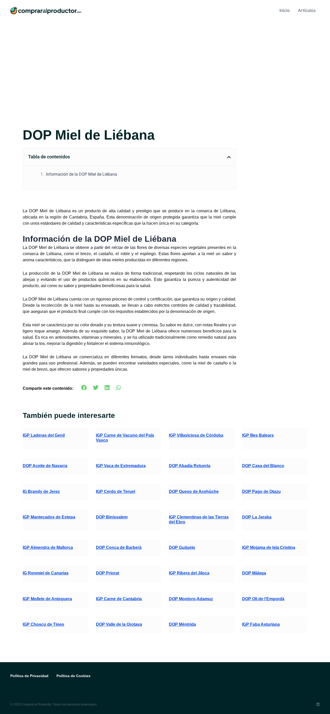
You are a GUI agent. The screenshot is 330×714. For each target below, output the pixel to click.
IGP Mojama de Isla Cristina (268, 547)
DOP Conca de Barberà (119, 547)
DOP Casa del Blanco (263, 466)
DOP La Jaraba (256, 517)
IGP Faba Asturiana (261, 624)
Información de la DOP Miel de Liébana (81, 174)
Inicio (284, 10)
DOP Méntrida (182, 624)
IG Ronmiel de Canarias (46, 573)
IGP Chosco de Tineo (43, 624)
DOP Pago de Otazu (261, 491)
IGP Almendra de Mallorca (48, 547)
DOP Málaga (254, 573)
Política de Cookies (73, 676)
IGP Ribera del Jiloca (189, 573)
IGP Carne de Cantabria (119, 599)
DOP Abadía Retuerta (189, 466)
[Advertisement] (165, 59)
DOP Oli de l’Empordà (263, 599)
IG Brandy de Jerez (41, 491)
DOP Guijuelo (182, 547)
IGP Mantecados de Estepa (49, 517)
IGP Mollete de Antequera (47, 599)
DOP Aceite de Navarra (45, 466)
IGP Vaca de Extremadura (121, 466)
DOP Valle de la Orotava (119, 624)
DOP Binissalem (112, 517)
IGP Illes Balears (258, 435)
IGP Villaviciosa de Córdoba (196, 435)
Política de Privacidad (29, 676)
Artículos (307, 10)
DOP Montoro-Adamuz (191, 599)
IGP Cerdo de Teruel (115, 491)
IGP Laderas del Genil (44, 435)
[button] (229, 157)
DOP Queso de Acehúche (194, 491)
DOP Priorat (107, 573)
